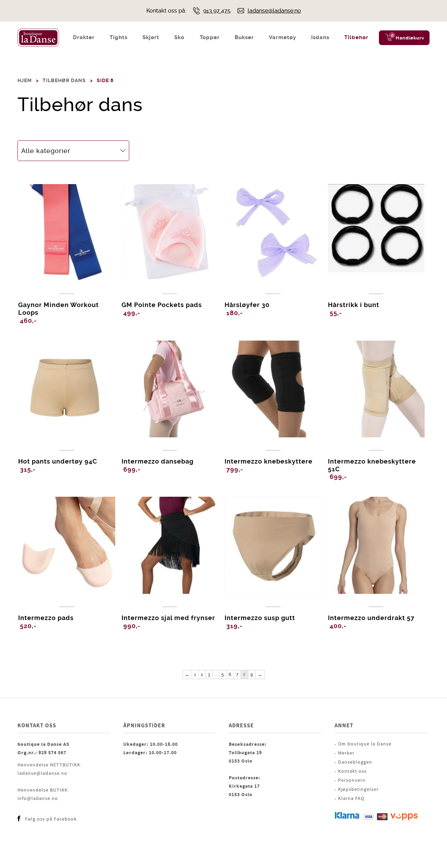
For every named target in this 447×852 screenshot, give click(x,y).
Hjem (24, 80)
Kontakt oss (352, 771)
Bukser (244, 37)
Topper (210, 37)
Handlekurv (410, 38)
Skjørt (150, 37)
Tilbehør (356, 37)
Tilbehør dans (64, 80)
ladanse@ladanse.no (274, 10)
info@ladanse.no (37, 798)
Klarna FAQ (351, 798)
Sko (179, 37)
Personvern (352, 780)
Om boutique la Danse (364, 744)
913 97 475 (216, 10)
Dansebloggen (355, 762)
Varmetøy (282, 37)
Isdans (320, 37)
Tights (118, 37)
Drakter (84, 37)
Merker (346, 753)
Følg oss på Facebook (51, 819)
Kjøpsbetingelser (358, 789)
